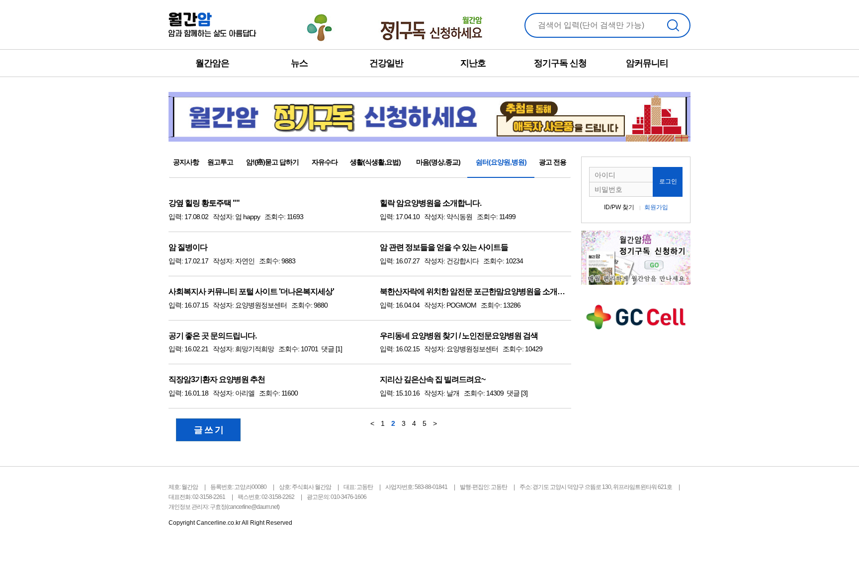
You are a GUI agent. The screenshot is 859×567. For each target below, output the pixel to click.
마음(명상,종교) (438, 162)
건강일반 (386, 63)
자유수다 (325, 162)
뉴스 (299, 63)
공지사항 (186, 162)
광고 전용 (552, 162)
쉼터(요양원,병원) (501, 162)
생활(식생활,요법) (375, 162)
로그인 (668, 181)
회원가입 (656, 207)
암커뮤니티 (647, 63)
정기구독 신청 (560, 63)
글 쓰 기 (208, 430)
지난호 (473, 63)
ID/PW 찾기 (619, 207)
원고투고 (220, 162)
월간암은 (212, 63)
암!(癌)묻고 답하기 (272, 162)
